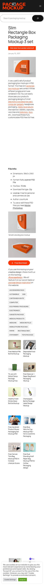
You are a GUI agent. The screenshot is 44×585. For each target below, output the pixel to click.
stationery (24, 112)
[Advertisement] (22, 143)
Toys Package (27, 335)
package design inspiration (19, 282)
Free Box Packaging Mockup (22, 48)
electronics (13, 101)
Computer (14, 302)
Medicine (13, 323)
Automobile (14, 294)
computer (12, 104)
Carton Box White (17, 298)
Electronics (15, 310)
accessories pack (25, 101)
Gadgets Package (17, 315)
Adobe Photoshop (21, 206)
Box (24, 294)
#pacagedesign (15, 277)
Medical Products (17, 319)
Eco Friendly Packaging (19, 306)
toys (31, 112)
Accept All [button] (22, 579)
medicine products (25, 107)
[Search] (37, 18)
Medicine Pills (25, 323)
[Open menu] (40, 6)
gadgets (20, 104)
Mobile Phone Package (19, 327)
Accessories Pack (17, 290)
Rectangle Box (24, 331)
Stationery (14, 335)
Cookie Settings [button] (10, 579)
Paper (12, 331)
